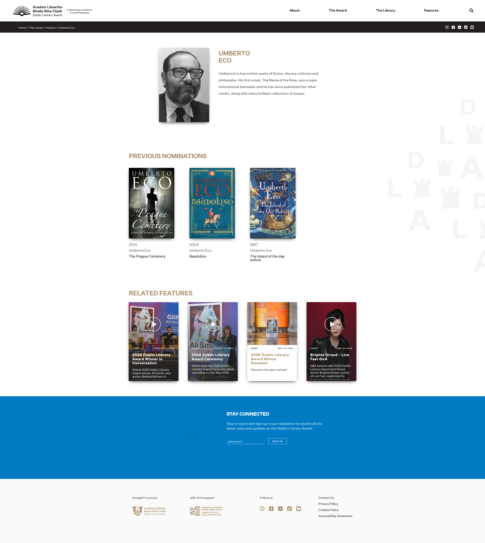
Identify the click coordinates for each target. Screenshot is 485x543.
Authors (51, 27)
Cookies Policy (328, 510)
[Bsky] (472, 27)
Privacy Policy (328, 504)
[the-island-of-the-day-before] (273, 203)
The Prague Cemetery (147, 256)
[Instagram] (447, 27)
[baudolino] (212, 203)
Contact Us (326, 498)
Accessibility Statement (335, 516)
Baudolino (197, 256)
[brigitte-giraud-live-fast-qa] (331, 341)
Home (22, 27)
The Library (385, 10)
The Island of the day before (267, 258)
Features (431, 10)
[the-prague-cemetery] (151, 203)
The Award (338, 10)
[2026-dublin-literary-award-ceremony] (213, 341)
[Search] (471, 11)
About (294, 10)
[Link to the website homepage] (52, 11)
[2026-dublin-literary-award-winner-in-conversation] (153, 341)
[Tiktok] (465, 27)
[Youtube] (459, 27)
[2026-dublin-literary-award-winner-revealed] (272, 341)
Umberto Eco (140, 250)
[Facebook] (453, 27)
